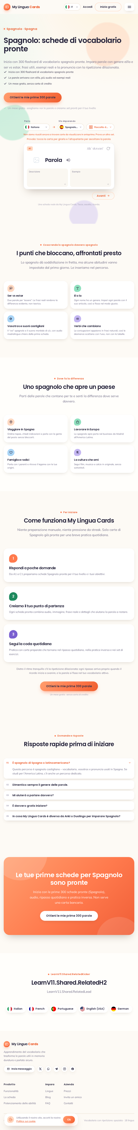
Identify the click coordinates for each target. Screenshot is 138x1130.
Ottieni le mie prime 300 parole (33, 97)
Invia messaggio (21, 1069)
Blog (48, 1097)
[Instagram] (64, 1069)
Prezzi (67, 1091)
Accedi (87, 7)
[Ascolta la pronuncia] (68, 160)
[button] (36, 160)
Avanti (101, 196)
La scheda (9, 1097)
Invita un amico (73, 1097)
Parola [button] (53, 160)
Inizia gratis (108, 7)
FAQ (47, 1103)
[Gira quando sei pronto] (108, 148)
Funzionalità (11, 1091)
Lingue (49, 1091)
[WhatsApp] (48, 1069)
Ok (69, 1119)
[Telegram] (56, 1069)
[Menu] (129, 7)
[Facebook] (72, 1069)
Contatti (68, 1103)
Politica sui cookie (26, 1121)
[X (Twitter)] (40, 1069)
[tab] (69, 762)
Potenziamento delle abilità (20, 1103)
